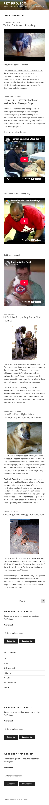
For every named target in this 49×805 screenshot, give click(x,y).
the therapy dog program (28, 121)
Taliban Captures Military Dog (19, 25)
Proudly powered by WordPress (15, 799)
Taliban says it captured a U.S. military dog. (25, 70)
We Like (7, 678)
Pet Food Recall (10, 683)
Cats (5, 658)
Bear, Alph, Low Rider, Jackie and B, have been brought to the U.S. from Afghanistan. (24, 561)
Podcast (7, 687)
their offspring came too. (28, 468)
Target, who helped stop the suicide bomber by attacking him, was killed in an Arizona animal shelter (24, 482)
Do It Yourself (9, 668)
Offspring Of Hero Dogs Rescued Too (23, 514)
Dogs (6, 663)
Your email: (8, 625)
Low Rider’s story (27, 576)
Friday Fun (8, 673)
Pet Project (15, 3)
